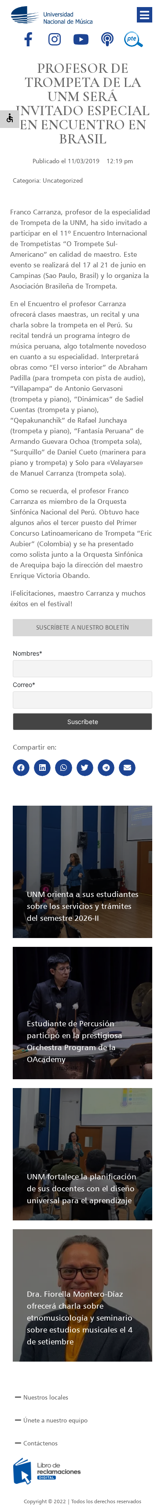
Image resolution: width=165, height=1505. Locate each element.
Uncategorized (63, 180)
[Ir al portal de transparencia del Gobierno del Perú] (134, 39)
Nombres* (27, 653)
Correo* (24, 685)
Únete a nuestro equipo (55, 1420)
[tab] (82, 1397)
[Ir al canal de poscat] (107, 39)
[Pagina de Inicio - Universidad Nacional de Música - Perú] (51, 15)
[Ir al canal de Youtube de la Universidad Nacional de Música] (81, 39)
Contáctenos (40, 1443)
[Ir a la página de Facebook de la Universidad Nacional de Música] (28, 39)
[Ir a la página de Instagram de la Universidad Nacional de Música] (55, 39)
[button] (144, 15)
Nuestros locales (45, 1397)
